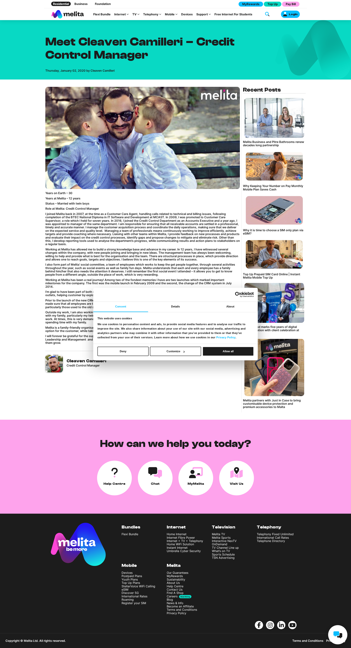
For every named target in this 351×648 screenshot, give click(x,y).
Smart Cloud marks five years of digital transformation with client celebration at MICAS (271, 330)
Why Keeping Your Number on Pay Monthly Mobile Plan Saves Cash (273, 187)
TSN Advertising (223, 558)
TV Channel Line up (225, 547)
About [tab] (230, 306)
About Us (173, 583)
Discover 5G (130, 593)
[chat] (337, 634)
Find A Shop (175, 593)
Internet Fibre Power (181, 537)
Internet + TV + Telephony (185, 541)
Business (81, 4)
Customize (173, 351)
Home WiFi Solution (180, 544)
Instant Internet (177, 547)
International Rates (134, 596)
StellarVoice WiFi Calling (138, 586)
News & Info (175, 603)
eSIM (125, 589)
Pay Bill (291, 4)
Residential (61, 4)
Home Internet (176, 534)
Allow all (228, 351)
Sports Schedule (223, 554)
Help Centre (175, 586)
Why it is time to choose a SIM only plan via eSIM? (273, 231)
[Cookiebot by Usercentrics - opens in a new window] (238, 294)
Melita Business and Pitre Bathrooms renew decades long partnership (273, 143)
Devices (187, 14)
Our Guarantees (177, 573)
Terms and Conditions (182, 609)
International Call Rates (273, 537)
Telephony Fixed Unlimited (275, 534)
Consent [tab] (120, 306)
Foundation (103, 4)
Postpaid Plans (132, 576)
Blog (170, 599)
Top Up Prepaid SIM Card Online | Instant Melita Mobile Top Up (271, 276)
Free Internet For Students (233, 14)
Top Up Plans (131, 583)
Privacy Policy (176, 613)
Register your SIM (134, 603)
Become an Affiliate (180, 606)
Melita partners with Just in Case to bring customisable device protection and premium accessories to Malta (272, 404)
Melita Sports (221, 537)
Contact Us (174, 589)
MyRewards (250, 4)
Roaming (128, 599)
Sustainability (176, 579)
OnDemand (219, 544)
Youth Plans (130, 579)
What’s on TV (221, 551)
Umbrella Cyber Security (184, 551)
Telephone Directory (271, 541)
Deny (123, 351)
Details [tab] (175, 306)
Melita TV (218, 534)
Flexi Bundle (102, 14)
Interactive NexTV (224, 541)
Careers (172, 596)
